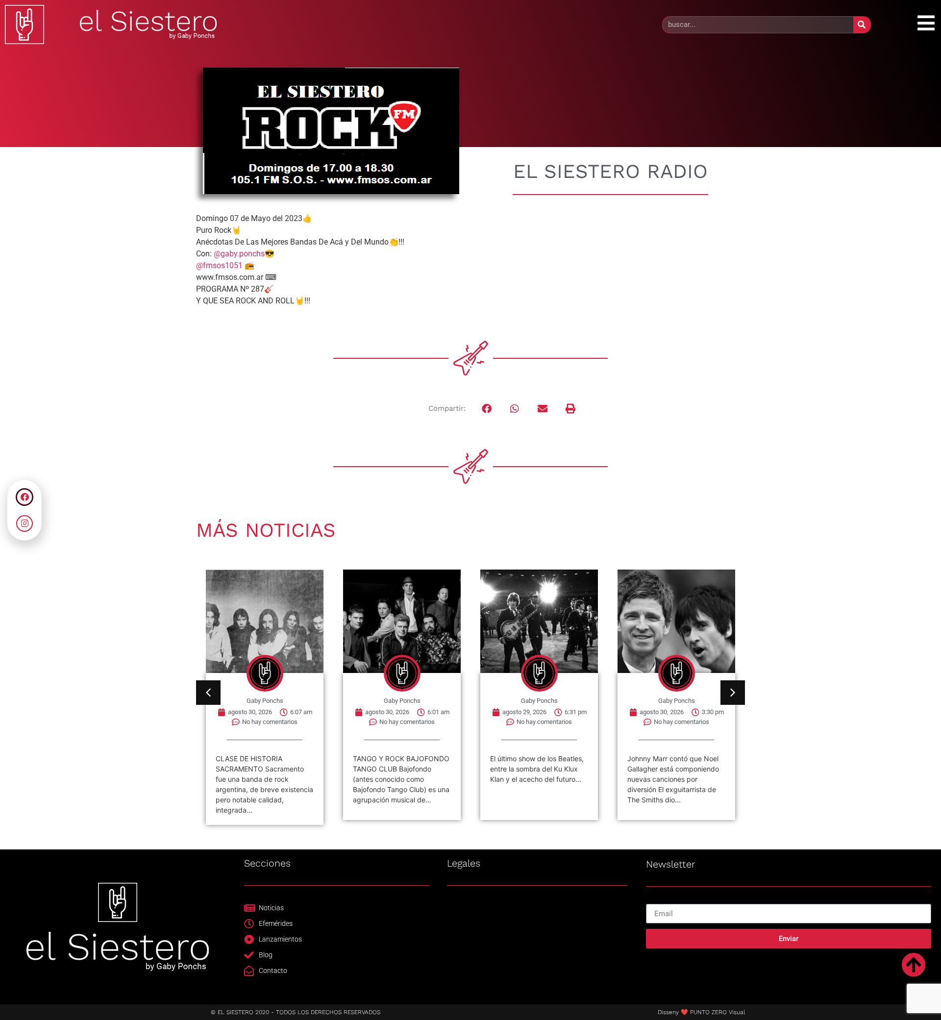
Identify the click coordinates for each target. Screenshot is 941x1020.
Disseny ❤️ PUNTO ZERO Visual (701, 1012)
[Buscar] (861, 25)
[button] (486, 409)
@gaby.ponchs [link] (239, 253)
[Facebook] (24, 497)
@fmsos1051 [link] (219, 265)
